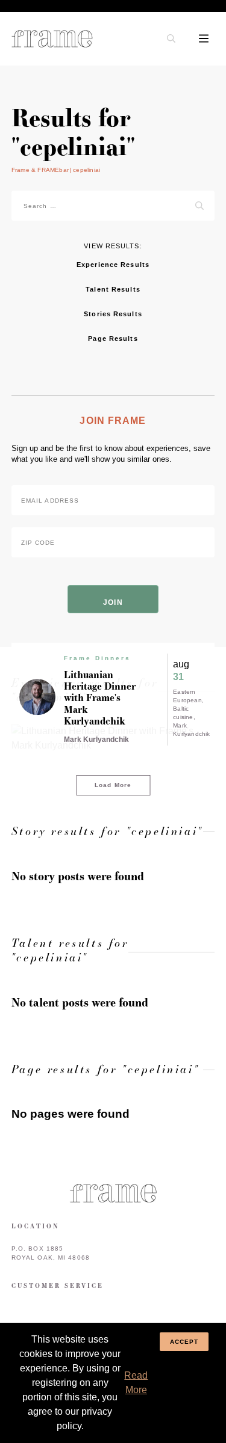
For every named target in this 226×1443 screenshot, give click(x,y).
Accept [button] (184, 1341)
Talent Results (113, 289)
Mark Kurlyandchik (191, 729)
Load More (113, 785)
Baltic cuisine (183, 712)
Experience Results (113, 264)
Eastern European (187, 695)
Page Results (112, 338)
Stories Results (113, 313)
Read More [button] (136, 1382)
